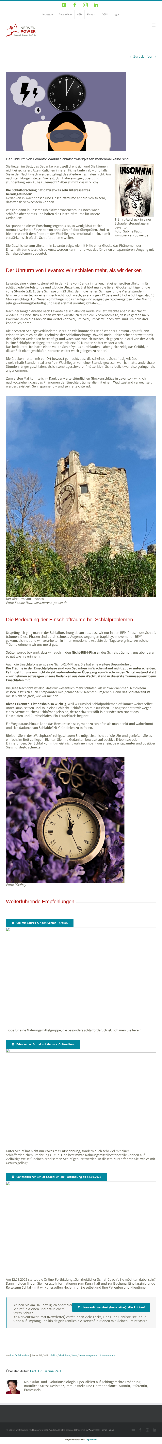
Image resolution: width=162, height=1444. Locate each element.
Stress (74, 1355)
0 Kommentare (107, 1355)
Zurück (138, 56)
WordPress (94, 1429)
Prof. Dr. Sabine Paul (19, 1355)
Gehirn (54, 1355)
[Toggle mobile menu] (154, 25)
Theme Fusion (107, 1429)
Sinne (67, 1355)
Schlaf (61, 1355)
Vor (150, 56)
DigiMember (91, 1439)
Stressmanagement (88, 1355)
